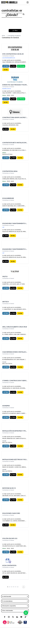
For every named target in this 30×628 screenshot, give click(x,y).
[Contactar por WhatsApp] (26, 612)
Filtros (16, 30)
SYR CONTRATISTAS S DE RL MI (13, 54)
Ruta (7, 66)
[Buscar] (23, 14)
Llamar (14, 66)
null (3, 227)
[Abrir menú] (27, 2)
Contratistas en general (14, 35)
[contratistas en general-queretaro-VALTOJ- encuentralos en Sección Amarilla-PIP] (15, 271)
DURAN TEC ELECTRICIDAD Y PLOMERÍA (16, 85)
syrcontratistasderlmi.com (8, 57)
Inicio (3, 35)
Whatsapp (22, 66)
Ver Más (6, 69)
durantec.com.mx (6, 88)
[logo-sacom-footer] (15, 621)
